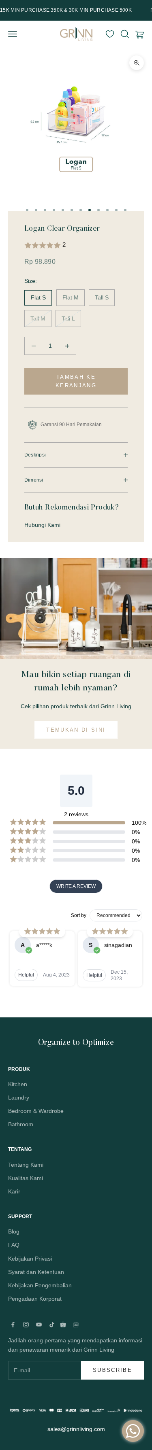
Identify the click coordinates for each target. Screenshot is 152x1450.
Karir (14, 1191)
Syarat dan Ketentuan (36, 1272)
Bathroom (20, 1124)
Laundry (18, 1097)
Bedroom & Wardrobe (36, 1111)
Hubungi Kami (42, 525)
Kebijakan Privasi (30, 1258)
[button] (76, 245)
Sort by (78, 915)
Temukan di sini (75, 730)
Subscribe (112, 1370)
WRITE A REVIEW (76, 886)
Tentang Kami (25, 1164)
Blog (13, 1231)
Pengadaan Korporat (35, 1298)
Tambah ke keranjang (76, 381)
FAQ (13, 1245)
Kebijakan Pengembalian (40, 1285)
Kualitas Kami (25, 1178)
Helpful (26, 975)
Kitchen (17, 1084)
